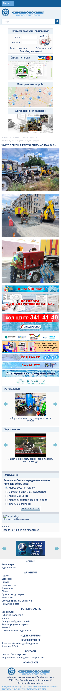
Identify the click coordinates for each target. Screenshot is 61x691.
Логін (17, 37)
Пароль (16, 42)
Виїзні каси (7, 598)
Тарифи (5, 576)
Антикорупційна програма (15, 624)
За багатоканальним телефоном (27, 492)
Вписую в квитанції (20, 504)
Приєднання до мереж (13, 595)
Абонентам (30, 573)
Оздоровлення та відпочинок (16, 631)
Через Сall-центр (19, 496)
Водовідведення (30, 640)
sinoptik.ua (33, 530)
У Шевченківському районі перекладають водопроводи (30, 460)
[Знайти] (57, 21)
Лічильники (7, 588)
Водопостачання (30, 636)
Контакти (30, 651)
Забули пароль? (43, 48)
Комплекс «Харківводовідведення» (20, 643)
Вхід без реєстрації (30, 51)
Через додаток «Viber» (22, 488)
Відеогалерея (12, 429)
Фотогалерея (28, 137)
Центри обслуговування (14, 654)
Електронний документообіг (16, 621)
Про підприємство (30, 609)
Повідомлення (9, 585)
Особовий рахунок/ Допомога (17, 601)
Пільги (5, 591)
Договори (7, 579)
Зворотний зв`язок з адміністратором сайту (24, 658)
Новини (16, 137)
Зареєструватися (18, 48)
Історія (5, 618)
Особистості (30, 663)
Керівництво (8, 612)
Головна (5, 137)
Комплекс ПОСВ (10, 646)
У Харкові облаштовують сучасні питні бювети (30, 419)
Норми (5, 582)
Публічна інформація (12, 615)
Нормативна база (10, 604)
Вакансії (6, 628)
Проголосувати (30, 508)
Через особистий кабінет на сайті (28, 500)
